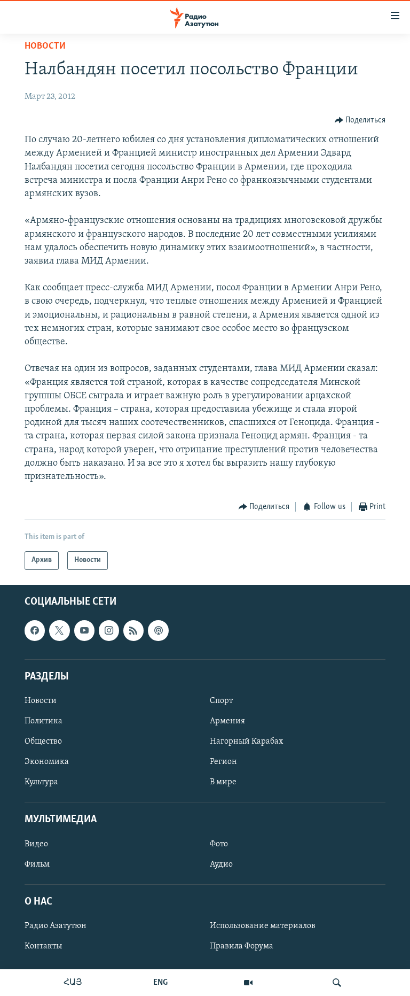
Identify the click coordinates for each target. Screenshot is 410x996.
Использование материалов (263, 926)
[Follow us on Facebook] (35, 630)
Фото (219, 843)
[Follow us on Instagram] (109, 630)
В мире (223, 782)
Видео (36, 843)
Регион (223, 762)
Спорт (221, 701)
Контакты (43, 946)
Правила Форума (241, 946)
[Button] (360, 120)
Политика (43, 721)
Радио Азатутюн (55, 926)
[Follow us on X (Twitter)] (59, 630)
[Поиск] (337, 982)
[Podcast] (158, 630)
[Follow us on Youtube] (84, 630)
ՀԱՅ (73, 982)
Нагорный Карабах (246, 741)
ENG (160, 982)
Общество (43, 741)
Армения (227, 721)
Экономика (47, 762)
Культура (41, 782)
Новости (45, 46)
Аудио (221, 864)
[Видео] (248, 982)
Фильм (37, 864)
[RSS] (133, 630)
